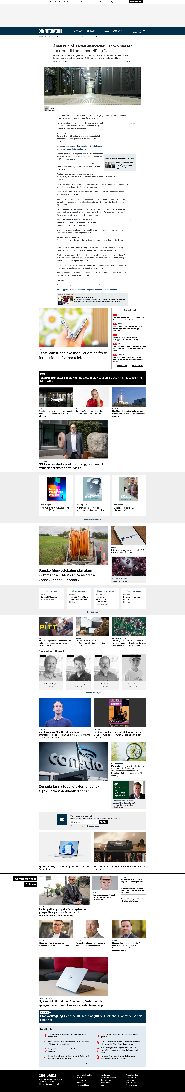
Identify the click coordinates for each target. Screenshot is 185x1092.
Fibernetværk (43, 567)
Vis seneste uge (137, 366)
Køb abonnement (136, 2)
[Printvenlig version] (130, 61)
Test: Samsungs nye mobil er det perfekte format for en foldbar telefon (67, 1036)
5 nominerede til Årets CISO (96, 37)
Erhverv (91, 31)
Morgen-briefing (117, 763)
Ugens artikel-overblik (84, 1075)
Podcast (80, 1077)
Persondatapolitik (132, 1075)
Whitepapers (105, 1082)
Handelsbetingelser (132, 1082)
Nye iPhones (49, 37)
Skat (119, 344)
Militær (78, 638)
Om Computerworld (50, 2)
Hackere (121, 355)
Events (66, 2)
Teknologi (78, 31)
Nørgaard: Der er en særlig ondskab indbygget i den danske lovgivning (68, 1050)
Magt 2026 (97, 729)
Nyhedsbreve (115, 2)
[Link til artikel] (73, 327)
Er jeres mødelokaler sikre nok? (84, 297)
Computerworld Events (109, 1077)
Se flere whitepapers (92, 519)
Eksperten (94, 2)
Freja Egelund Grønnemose (134, 684)
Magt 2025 (44, 1012)
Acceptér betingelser (79, 826)
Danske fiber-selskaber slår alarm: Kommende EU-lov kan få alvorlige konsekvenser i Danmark (68, 1057)
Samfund (117, 31)
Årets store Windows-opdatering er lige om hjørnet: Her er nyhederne (120, 1036)
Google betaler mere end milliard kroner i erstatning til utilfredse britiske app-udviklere (128, 329)
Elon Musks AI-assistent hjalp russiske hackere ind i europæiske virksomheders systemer (128, 360)
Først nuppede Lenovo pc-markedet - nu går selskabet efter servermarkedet (87, 290)
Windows (42, 864)
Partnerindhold (106, 1080)
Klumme (121, 335)
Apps (120, 324)
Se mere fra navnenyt (92, 693)
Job (60, 2)
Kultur (41, 638)
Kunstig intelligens (119, 638)
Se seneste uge (92, 1064)
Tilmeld (103, 822)
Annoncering (104, 2)
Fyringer (42, 729)
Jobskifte (42, 783)
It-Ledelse (104, 31)
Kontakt (125, 2)
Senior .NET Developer (49, 597)
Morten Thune (106, 684)
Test (40, 349)
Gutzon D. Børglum (51, 684)
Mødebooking (83, 2)
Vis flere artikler (122, 366)
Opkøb (113, 547)
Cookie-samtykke (132, 1077)
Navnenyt (80, 1082)
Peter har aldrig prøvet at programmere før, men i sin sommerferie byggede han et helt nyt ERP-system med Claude (119, 1050)
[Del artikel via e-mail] (127, 61)
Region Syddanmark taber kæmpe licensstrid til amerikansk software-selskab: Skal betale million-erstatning (121, 1043)
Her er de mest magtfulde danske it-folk (70, 37)
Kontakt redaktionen (83, 1085)
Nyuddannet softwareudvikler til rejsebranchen (103, 599)
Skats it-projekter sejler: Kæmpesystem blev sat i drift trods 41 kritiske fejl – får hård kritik (129, 348)
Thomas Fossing (79, 684)
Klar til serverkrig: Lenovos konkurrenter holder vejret (78, 285)
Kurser (74, 2)
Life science (43, 461)
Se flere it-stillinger (91, 612)
